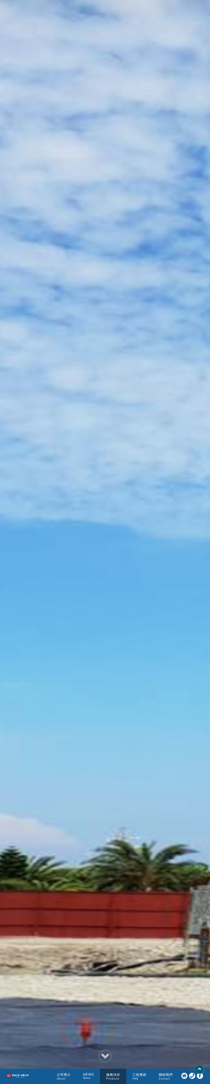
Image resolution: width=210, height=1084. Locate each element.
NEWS (88, 1076)
